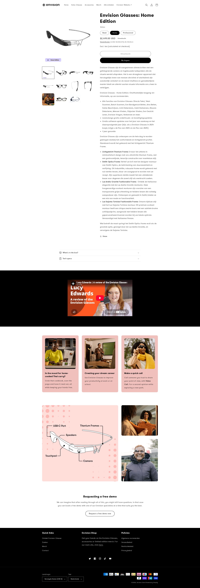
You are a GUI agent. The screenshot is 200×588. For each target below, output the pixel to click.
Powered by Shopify (152, 582)
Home (114, 33)
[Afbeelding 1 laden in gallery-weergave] (48, 73)
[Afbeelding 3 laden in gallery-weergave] (75, 73)
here (101, 545)
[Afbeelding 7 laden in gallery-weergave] (75, 86)
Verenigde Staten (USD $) (53, 579)
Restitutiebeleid (127, 546)
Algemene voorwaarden (130, 538)
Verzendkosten (105, 42)
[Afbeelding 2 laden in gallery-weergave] (61, 73)
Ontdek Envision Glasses (51, 538)
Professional (128, 33)
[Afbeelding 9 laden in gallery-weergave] (48, 99)
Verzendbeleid (126, 542)
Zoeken (45, 542)
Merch (44, 546)
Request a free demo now (100, 513)
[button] (146, 5)
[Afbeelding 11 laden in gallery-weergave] (75, 99)
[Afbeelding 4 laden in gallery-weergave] (88, 73)
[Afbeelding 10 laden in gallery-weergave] (61, 99)
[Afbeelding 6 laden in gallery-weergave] (61, 86)
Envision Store (141, 582)
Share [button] (105, 236)
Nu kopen (125, 60)
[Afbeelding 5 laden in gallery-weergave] (48, 86)
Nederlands (75, 579)
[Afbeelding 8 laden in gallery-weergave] (88, 86)
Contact (45, 550)
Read (104, 33)
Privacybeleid (126, 550)
